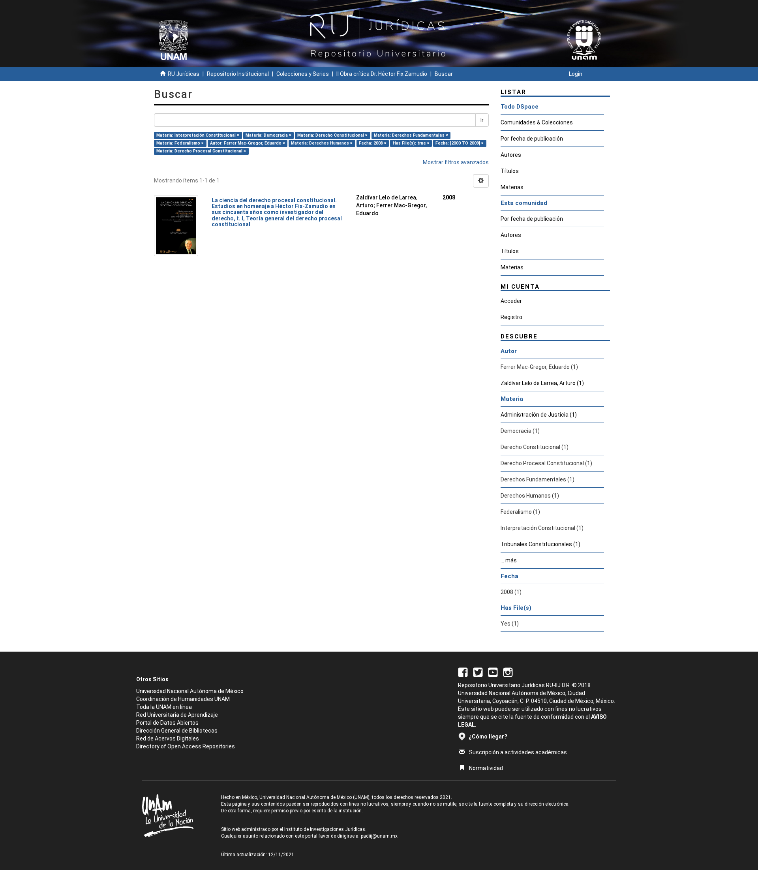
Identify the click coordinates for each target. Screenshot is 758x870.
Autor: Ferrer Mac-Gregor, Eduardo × (247, 143)
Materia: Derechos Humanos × (322, 143)
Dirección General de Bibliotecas (177, 730)
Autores (511, 155)
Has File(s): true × (411, 143)
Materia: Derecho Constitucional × (332, 135)
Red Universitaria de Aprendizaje (177, 715)
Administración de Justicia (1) (539, 415)
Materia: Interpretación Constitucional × (197, 135)
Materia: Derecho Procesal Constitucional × (201, 151)
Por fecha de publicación (532, 138)
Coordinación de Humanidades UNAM (183, 699)
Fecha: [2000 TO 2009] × (459, 143)
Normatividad (486, 768)
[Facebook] (463, 672)
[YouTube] (493, 672)
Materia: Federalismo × (180, 143)
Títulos (510, 171)
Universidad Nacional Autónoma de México (190, 691)
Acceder (511, 301)
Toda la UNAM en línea (164, 707)
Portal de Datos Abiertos (167, 723)
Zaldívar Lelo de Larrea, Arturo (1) (542, 383)
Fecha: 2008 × (373, 143)
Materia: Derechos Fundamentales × (411, 135)
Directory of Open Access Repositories (185, 746)
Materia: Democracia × (268, 135)
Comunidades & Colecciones (537, 122)
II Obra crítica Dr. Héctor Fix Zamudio (381, 74)
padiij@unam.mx (379, 836)
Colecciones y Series (302, 74)
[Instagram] (508, 672)
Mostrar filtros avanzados (456, 162)
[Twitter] (478, 672)
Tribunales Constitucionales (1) (540, 544)
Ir (482, 120)
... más (509, 560)
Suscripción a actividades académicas (518, 752)
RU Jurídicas (183, 74)
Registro (511, 317)
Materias (512, 187)
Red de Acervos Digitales (167, 738)
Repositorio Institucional (238, 74)
